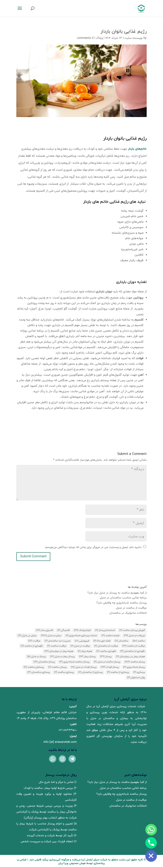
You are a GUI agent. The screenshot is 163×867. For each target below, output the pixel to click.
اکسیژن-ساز (44, 630)
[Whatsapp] (151, 829)
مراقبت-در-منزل (80, 646)
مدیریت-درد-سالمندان (57, 641)
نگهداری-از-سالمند (32, 646)
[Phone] (151, 843)
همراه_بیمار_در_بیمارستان (130, 656)
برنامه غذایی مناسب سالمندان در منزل (123, 598)
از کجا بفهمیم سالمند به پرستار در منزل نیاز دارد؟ (117, 593)
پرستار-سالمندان (44, 661)
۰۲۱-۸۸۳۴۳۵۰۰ (68, 730)
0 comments (85, 38)
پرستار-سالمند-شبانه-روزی (74, 661)
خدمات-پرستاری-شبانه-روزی (81, 635)
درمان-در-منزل (51, 635)
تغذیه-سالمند (110, 635)
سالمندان (121, 641)
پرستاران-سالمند (34, 667)
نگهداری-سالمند (106, 651)
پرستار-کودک (110, 667)
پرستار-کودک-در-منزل (84, 667)
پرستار (106, 656)
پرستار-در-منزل (36, 656)
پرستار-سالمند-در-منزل (107, 661)
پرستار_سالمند (57, 667)
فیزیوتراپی (82, 641)
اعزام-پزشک (82, 630)
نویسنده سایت (133, 38)
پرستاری (139, 672)
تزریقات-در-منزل (134, 635)
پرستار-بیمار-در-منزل (62, 656)
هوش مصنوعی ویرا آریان (72, 863)
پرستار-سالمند (135, 661)
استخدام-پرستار (105, 630)
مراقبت (34, 641)
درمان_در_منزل (27, 635)
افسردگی (63, 630)
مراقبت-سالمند (56, 646)
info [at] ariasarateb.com (60, 742)
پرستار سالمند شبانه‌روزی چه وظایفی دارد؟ (121, 603)
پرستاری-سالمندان (38, 672)
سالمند (139, 641)
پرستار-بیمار (87, 656)
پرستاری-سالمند (64, 672)
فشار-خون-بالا (101, 641)
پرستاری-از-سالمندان (90, 672)
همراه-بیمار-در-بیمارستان (58, 651)
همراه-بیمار (85, 651)
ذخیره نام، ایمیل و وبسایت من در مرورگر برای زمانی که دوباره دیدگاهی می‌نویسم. (93, 547)
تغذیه (142, 282)
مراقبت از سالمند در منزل (131, 608)
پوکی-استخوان (136, 677)
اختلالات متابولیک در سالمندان (128, 613)
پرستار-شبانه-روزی (134, 667)
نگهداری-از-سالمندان (132, 651)
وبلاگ (99, 38)
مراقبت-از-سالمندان (106, 646)
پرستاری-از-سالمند (118, 672)
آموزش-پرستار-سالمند (132, 630)
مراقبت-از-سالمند (133, 646)
